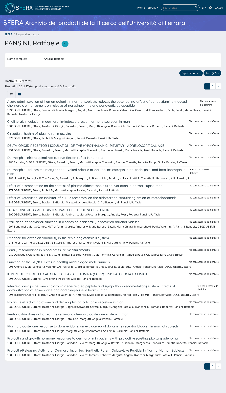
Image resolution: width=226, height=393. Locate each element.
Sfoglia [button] (152, 7)
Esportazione (190, 73)
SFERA (8, 34)
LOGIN (218, 7)
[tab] (11, 94)
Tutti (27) (211, 73)
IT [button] (203, 7)
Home (141, 7)
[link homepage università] (37, 7)
